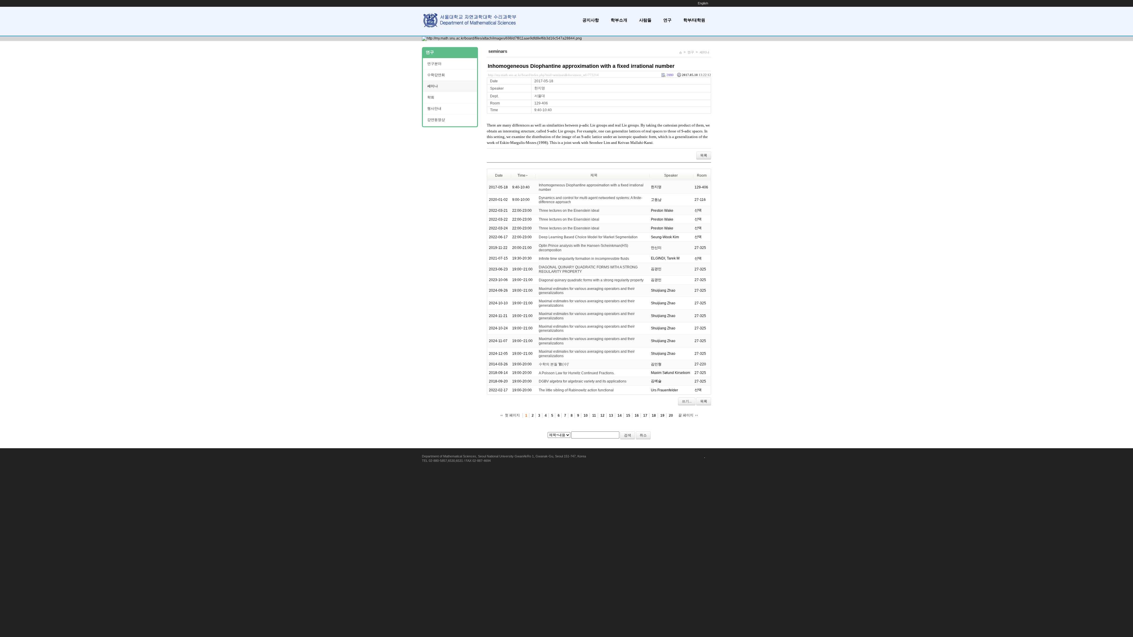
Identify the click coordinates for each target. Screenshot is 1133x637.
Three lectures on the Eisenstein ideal (569, 210)
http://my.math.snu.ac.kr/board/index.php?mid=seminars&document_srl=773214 (543, 75)
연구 (667, 20)
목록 (703, 155)
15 (628, 415)
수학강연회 (436, 75)
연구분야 (434, 64)
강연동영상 (436, 120)
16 (637, 415)
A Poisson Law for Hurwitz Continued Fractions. (577, 373)
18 (654, 415)
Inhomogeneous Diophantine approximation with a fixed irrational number (581, 66)
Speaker (671, 175)
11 (594, 415)
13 (611, 415)
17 (645, 415)
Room (702, 175)
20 (671, 415)
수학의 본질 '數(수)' (554, 364)
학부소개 (619, 20)
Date (499, 175)
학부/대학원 (694, 20)
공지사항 (590, 20)
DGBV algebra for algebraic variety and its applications (582, 381)
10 (586, 415)
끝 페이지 (685, 415)
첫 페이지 (512, 415)
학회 (430, 97)
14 (620, 415)
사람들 (645, 20)
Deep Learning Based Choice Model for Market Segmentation (588, 237)
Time (521, 175)
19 (662, 415)
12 (602, 415)
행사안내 (434, 108)
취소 (643, 435)
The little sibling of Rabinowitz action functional (576, 390)
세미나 (704, 52)
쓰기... (687, 401)
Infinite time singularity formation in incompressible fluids (584, 259)
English (703, 3)
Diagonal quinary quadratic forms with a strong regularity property (591, 280)
